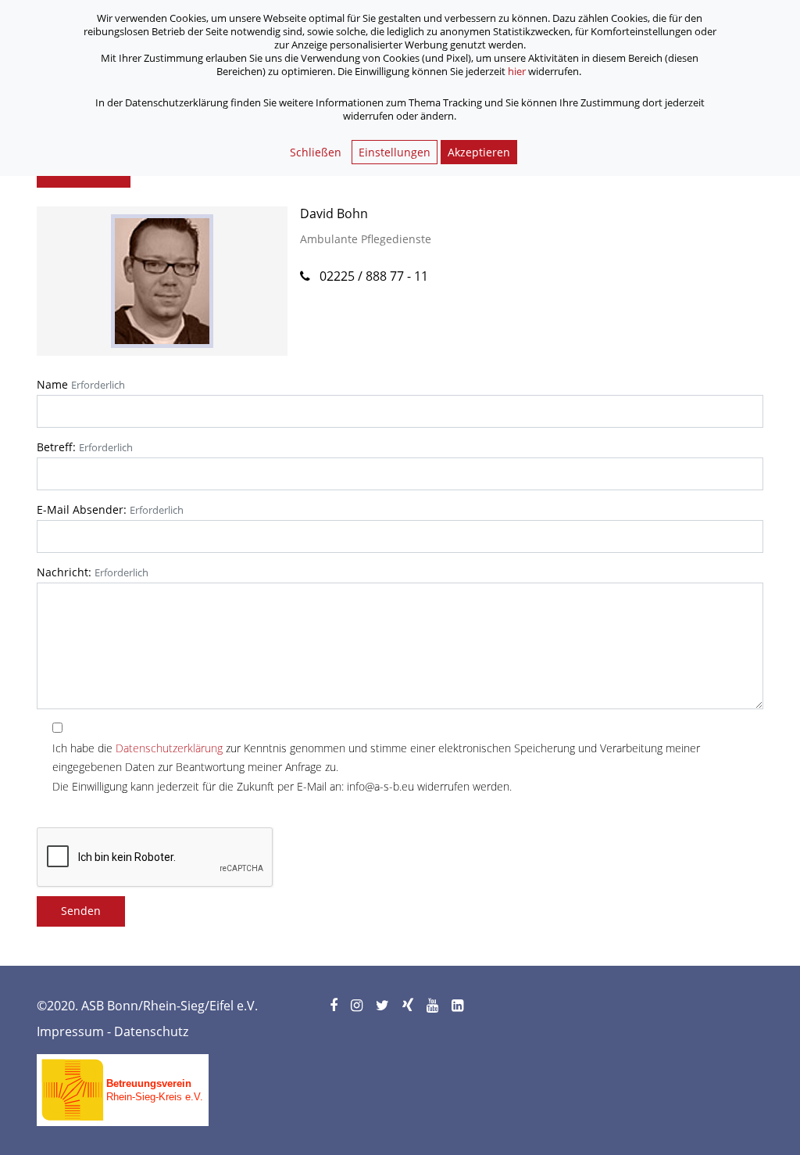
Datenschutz (151, 1031)
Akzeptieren (479, 152)
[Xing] (409, 1005)
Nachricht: (64, 572)
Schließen (315, 152)
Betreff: (56, 446)
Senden (81, 910)
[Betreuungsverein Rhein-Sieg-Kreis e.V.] (123, 1084)
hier (517, 71)
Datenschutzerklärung (169, 748)
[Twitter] (383, 1005)
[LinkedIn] (459, 1005)
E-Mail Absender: (82, 509)
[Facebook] (335, 1005)
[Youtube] (434, 1005)
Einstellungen (394, 152)
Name (52, 384)
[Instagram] (358, 1005)
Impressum (70, 1031)
